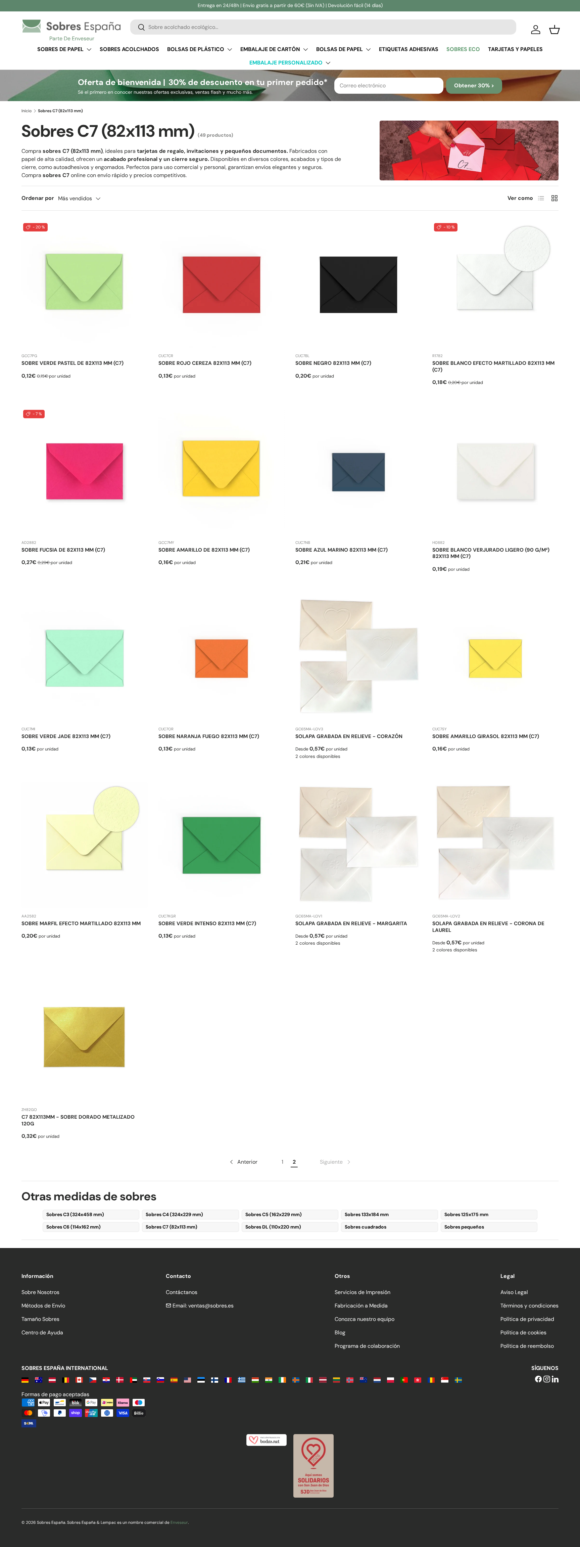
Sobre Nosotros (40, 1292)
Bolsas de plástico (195, 49)
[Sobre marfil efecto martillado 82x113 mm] (84, 845)
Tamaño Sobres (40, 1319)
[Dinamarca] (119, 1379)
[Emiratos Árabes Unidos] (133, 1379)
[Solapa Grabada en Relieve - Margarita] (358, 845)
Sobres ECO (463, 49)
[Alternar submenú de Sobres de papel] (89, 49)
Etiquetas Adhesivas (408, 49)
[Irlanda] (282, 1379)
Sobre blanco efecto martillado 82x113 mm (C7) (493, 366)
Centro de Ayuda (42, 1332)
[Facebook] (538, 1379)
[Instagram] (546, 1379)
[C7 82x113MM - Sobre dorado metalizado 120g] (84, 1038)
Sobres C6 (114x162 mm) (73, 1227)
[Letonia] (322, 1379)
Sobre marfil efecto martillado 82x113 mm (81, 923)
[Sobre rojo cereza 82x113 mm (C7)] (221, 284)
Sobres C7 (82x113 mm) (171, 1227)
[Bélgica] (65, 1379)
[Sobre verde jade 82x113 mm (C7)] (84, 658)
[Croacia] (106, 1379)
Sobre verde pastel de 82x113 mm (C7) (72, 363)
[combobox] (323, 27)
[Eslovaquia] (146, 1379)
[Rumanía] (431, 1379)
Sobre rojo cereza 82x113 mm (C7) (204, 363)
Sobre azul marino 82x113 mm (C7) (341, 550)
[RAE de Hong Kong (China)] (417, 1379)
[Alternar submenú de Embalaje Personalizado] (328, 63)
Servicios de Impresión (362, 1292)
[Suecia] (458, 1379)
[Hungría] (255, 1379)
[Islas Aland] (295, 1379)
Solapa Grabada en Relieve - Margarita (351, 923)
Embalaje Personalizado (286, 62)
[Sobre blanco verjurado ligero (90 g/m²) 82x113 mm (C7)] (495, 471)
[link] (335, 1162)
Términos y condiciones (529, 1305)
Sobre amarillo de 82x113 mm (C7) (204, 550)
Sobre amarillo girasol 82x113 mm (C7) (485, 736)
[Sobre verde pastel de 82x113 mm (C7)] (84, 284)
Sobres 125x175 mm (466, 1214)
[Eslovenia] (160, 1379)
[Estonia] (200, 1379)
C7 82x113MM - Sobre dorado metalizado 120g (78, 1120)
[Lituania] (336, 1379)
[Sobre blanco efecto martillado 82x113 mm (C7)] (495, 284)
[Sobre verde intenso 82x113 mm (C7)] (221, 845)
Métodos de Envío (43, 1305)
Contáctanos (181, 1292)
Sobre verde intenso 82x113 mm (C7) (207, 923)
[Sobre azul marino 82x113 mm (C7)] (358, 471)
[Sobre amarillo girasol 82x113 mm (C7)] (495, 658)
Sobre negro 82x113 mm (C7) (333, 363)
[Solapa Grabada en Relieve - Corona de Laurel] (495, 845)
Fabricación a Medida (361, 1305)
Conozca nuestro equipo (364, 1319)
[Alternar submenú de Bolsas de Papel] (368, 49)
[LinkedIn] (555, 1379)
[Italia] (309, 1379)
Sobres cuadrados (365, 1227)
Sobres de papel (60, 49)
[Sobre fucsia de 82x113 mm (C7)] (84, 471)
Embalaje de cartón (270, 49)
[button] (554, 29)
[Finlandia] (214, 1379)
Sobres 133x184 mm (367, 1214)
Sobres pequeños (464, 1227)
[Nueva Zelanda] (363, 1379)
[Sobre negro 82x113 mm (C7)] (358, 284)
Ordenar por (37, 198)
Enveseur (179, 1522)
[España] (174, 1379)
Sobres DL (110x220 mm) (273, 1227)
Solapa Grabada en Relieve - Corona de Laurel (488, 927)
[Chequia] (92, 1379)
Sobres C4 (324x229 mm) (174, 1214)
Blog (340, 1332)
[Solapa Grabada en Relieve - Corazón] (358, 658)
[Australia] (38, 1379)
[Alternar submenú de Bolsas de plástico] (230, 49)
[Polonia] (390, 1379)
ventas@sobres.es (211, 1305)
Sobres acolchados (129, 49)
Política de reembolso (527, 1345)
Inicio (26, 111)
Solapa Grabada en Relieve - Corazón (348, 736)
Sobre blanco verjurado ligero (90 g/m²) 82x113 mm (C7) (490, 553)
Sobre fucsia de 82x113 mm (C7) (63, 550)
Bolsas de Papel (339, 49)
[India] (268, 1379)
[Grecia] (241, 1379)
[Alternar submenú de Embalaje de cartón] (305, 49)
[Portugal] (403, 1379)
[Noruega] (349, 1379)
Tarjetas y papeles (515, 49)
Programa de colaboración (367, 1345)
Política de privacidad (527, 1319)
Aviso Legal (514, 1292)
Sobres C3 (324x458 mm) (75, 1214)
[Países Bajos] (377, 1379)
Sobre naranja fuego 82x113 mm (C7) (208, 736)
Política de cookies (523, 1332)
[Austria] (52, 1379)
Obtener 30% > (474, 85)
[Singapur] (444, 1379)
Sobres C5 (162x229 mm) (273, 1214)
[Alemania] (25, 1379)
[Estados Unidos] (187, 1379)
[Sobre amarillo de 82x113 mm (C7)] (221, 471)
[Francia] (228, 1379)
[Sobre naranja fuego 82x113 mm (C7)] (221, 658)
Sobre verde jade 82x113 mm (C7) (65, 736)
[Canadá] (79, 1379)
